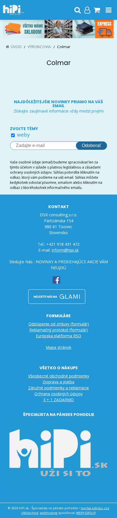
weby (23, 134)
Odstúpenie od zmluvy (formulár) (58, 324)
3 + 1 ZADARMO (58, 399)
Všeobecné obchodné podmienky (58, 376)
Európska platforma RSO (58, 335)
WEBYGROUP (86, 513)
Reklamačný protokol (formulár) (58, 330)
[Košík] (97, 10)
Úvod (16, 46)
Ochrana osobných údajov (58, 393)
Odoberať (91, 145)
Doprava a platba (58, 382)
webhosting (48, 513)
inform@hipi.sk (65, 250)
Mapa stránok (58, 347)
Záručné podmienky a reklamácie (58, 387)
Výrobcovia (39, 46)
